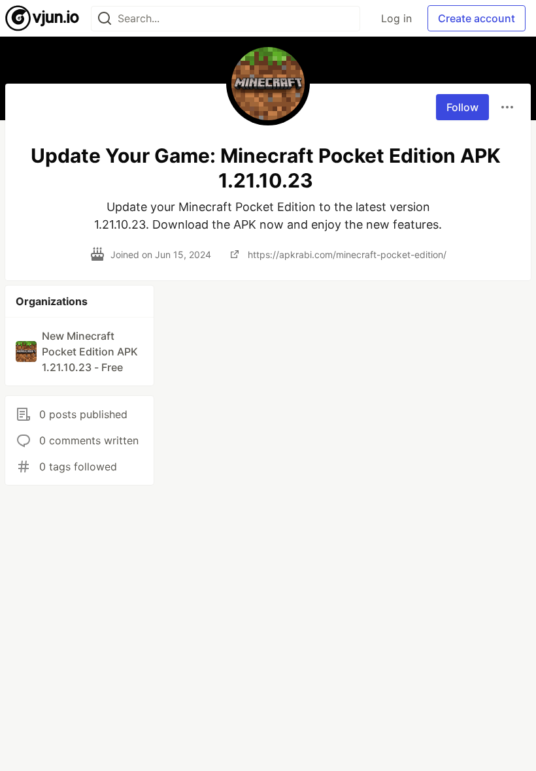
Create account (476, 18)
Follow (462, 107)
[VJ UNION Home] (42, 18)
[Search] (105, 19)
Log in (396, 18)
